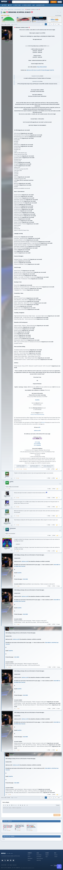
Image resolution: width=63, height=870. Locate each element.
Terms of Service (40, 858)
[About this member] (11, 43)
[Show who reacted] (59, 469)
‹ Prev (42, 24)
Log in (47, 856)
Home (2, 9)
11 (51, 24)
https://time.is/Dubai (42, 66)
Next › (59, 24)
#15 (6, 794)
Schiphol (43, 422)
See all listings (58, 15)
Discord (55, 854)
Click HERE (25, 579)
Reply (49, 488)
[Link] (18, 805)
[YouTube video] (24, 805)
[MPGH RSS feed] (13, 860)
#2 (14, 478)
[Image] (20, 805)
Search (29, 860)
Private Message (45, 70)
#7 (14, 524)
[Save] (58, 12)
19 (55, 24)
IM (39, 427)
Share (54, 488)
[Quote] (12, 805)
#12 (6, 667)
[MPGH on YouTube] (8, 860)
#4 (14, 497)
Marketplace (30, 858)
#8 (5, 535)
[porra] (9, 2)
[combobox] (30, 2)
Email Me (19, 572)
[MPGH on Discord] (2, 860)
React (59, 586)
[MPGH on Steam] (11, 860)
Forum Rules (39, 856)
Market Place (10, 9)
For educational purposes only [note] (27, 867)
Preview (57, 805)
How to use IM (37, 70)
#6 (14, 515)
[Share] (61, 12)
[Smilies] (27, 805)
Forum (5, 9)
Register (53, 1)
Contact (55, 856)
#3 (5, 488)
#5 (14, 506)
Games (29, 856)
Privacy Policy (39, 854)
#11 (15, 624)
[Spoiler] (22, 805)
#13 (15, 708)
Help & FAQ (39, 860)
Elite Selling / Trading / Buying (19, 9)
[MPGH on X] (5, 860)
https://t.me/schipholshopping (37, 414)
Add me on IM (30, 70)
